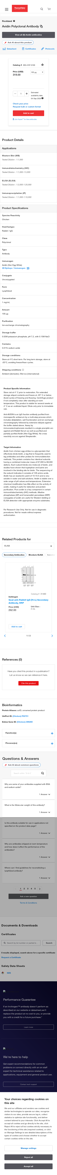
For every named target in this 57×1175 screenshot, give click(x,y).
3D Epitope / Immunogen (13, 268)
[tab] (28, 733)
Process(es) (11, 743)
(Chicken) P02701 (20, 716)
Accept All (28, 1166)
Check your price (20, 103)
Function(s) (11, 733)
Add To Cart (28, 113)
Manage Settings (28, 1148)
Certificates (30, 49)
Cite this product (28, 683)
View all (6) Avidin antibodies (28, 35)
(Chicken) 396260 (25, 722)
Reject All (28, 1157)
